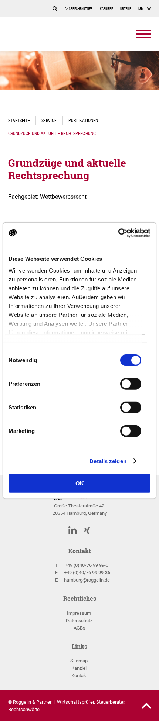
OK (79, 483)
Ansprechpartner (78, 9)
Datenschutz (79, 620)
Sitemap (79, 660)
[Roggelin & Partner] (50, 34)
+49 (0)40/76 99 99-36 (87, 572)
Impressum (79, 613)
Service (49, 120)
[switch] (130, 386)
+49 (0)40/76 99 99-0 (86, 565)
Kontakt (79, 675)
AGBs (79, 628)
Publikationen (83, 120)
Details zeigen (107, 461)
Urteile (125, 9)
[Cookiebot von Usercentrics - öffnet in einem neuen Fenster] (118, 233)
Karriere (106, 9)
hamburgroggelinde (87, 580)
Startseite (19, 120)
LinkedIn (72, 530)
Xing (87, 530)
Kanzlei (79, 668)
